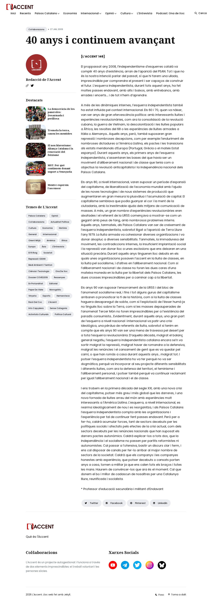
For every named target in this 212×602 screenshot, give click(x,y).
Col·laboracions (36, 29)
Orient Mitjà (34, 240)
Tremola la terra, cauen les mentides (60, 132)
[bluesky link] (162, 565)
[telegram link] (125, 565)
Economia (70, 13)
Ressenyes (59, 277)
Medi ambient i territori (40, 265)
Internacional (49, 234)
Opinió (55, 215)
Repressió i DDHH (37, 258)
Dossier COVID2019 (38, 277)
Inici (13, 13)
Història (63, 228)
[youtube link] (113, 565)
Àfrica (64, 240)
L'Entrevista (144, 13)
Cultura (32, 228)
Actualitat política (60, 221)
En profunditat (35, 283)
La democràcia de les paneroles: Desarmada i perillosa (61, 113)
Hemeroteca (63, 295)
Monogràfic (55, 289)
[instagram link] (149, 565)
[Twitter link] (32, 85)
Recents (25, 13)
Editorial (53, 283)
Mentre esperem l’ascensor (58, 186)
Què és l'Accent (37, 537)
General (32, 234)
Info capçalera (36, 308)
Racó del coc (35, 302)
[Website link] (27, 85)
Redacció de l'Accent (43, 79)
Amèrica (51, 240)
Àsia (44, 246)
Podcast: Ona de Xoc (170, 13)
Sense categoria (58, 308)
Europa (31, 246)
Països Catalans (36, 215)
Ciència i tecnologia (38, 271)
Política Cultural (63, 314)
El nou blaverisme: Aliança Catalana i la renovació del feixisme (60, 150)
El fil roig (32, 252)
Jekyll (67, 594)
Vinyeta (32, 295)
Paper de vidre (35, 289)
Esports (46, 295)
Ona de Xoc (61, 271)
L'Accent (52, 302)
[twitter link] (137, 565)
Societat (48, 252)
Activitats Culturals (38, 314)
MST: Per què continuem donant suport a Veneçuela (60, 168)
